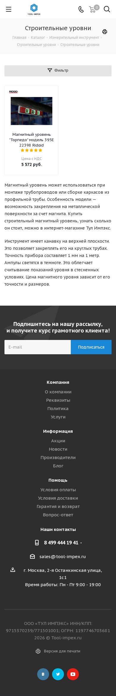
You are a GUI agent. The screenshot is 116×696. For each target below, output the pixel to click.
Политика (58, 408)
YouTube (73, 674)
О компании (58, 392)
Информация (58, 431)
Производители (58, 457)
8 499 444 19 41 (61, 543)
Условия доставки (58, 498)
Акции (58, 441)
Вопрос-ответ (58, 515)
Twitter (58, 674)
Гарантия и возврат (58, 506)
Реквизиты (58, 400)
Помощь (58, 480)
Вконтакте (43, 674)
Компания (58, 382)
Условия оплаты (58, 489)
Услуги (58, 417)
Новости (58, 449)
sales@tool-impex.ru (63, 556)
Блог (58, 466)
